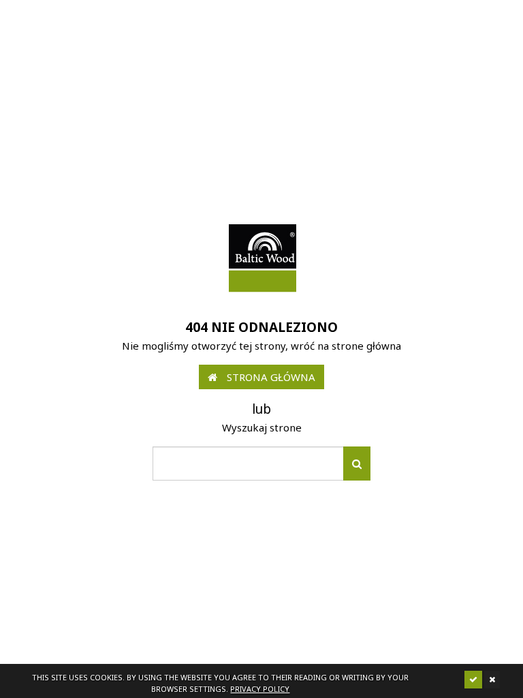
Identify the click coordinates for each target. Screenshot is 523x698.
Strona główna (269, 377)
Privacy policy (259, 689)
